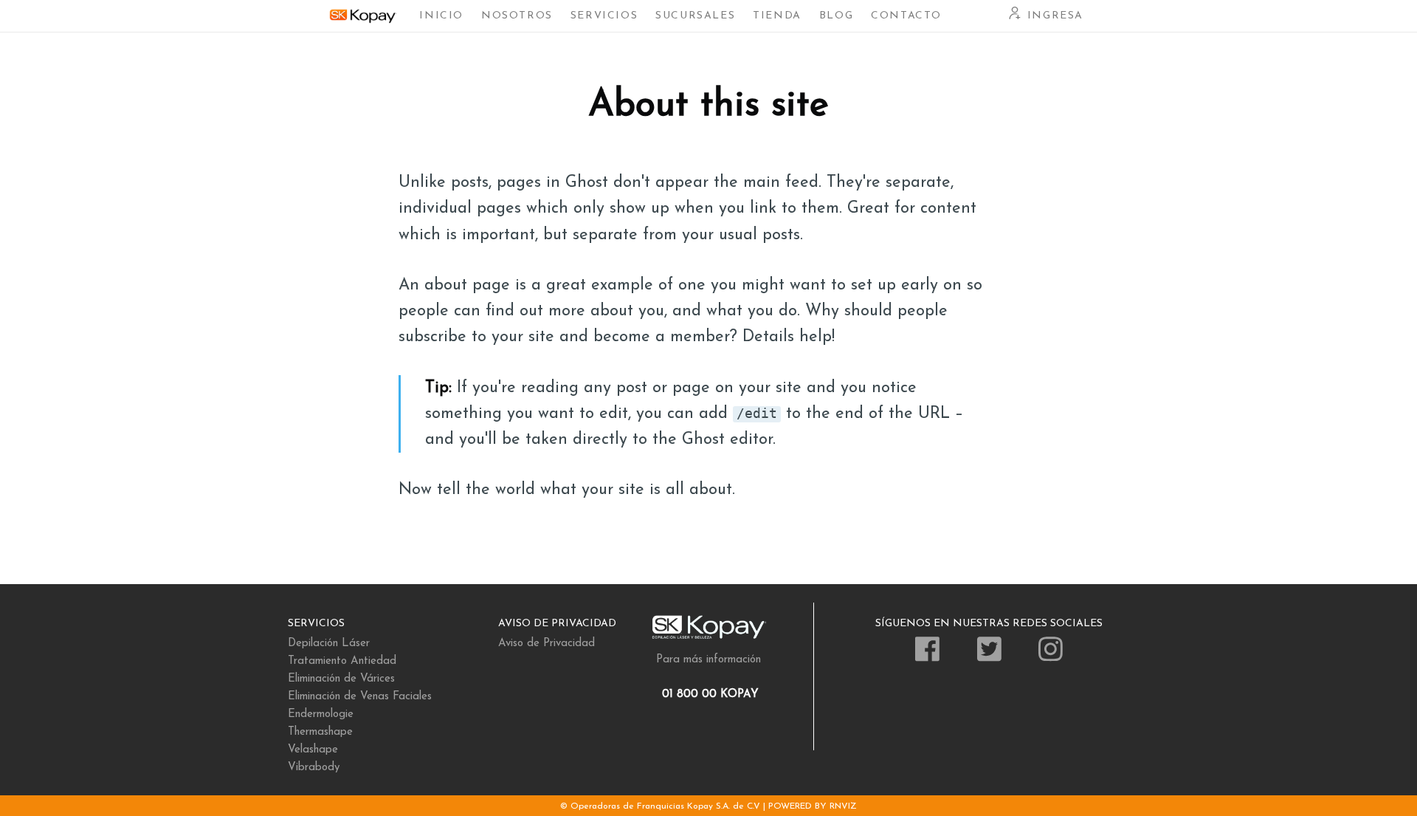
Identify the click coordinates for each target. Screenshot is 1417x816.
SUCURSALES (695, 15)
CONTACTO (906, 15)
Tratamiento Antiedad (342, 661)
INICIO (441, 15)
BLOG (836, 15)
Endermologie (321, 714)
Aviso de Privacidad (546, 643)
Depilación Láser (329, 643)
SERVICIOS (604, 15)
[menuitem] (441, 15)
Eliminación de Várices (341, 679)
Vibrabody (313, 767)
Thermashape (320, 732)
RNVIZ (843, 806)
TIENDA (777, 15)
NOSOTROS (517, 15)
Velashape (313, 749)
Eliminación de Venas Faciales (360, 696)
